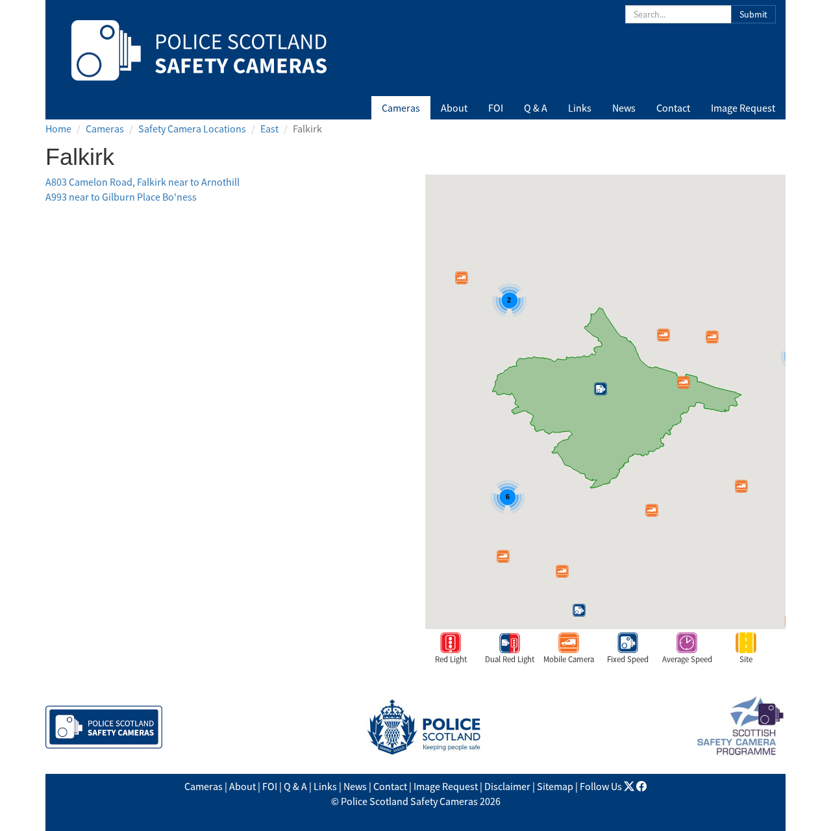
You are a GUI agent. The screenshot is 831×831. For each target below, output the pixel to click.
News (624, 107)
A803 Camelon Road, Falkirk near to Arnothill (142, 181)
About (454, 107)
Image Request (743, 107)
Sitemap (555, 786)
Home (58, 128)
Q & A (535, 107)
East (269, 128)
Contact (673, 107)
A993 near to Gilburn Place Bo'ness (121, 196)
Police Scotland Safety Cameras (409, 801)
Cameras (401, 107)
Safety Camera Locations (192, 128)
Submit (753, 14)
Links (579, 107)
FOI (495, 107)
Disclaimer (507, 786)
